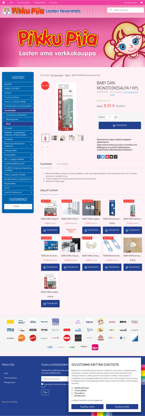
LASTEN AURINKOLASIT (14, 163)
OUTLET (7, 93)
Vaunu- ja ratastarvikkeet (15, 101)
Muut (8, 124)
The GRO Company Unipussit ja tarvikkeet (17, 169)
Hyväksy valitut (87, 406)
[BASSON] (66, 322)
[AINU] (10, 323)
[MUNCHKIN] (55, 338)
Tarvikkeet (8, 139)
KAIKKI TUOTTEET (12, 88)
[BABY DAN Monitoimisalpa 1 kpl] (66, 108)
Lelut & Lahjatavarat (13, 192)
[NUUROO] (78, 340)
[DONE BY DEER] (21, 331)
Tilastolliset (79, 393)
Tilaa (45, 392)
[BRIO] (123, 322)
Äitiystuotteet (9, 183)
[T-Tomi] (72, 347)
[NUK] (66, 340)
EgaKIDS (8, 84)
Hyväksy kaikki (122, 406)
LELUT (6, 188)
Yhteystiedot (39, 2)
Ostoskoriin (121, 125)
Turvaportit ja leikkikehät (16, 115)
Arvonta (53, 2)
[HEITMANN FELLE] (100, 331)
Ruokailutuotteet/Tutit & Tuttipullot (14, 144)
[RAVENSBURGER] (134, 340)
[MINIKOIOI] (44, 338)
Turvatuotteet (10, 110)
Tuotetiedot (46, 163)
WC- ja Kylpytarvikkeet (14, 159)
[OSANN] (89, 338)
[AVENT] (21, 323)
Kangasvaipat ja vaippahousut (17, 179)
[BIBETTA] (78, 323)
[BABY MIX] (44, 322)
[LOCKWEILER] (10, 338)
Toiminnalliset (80, 390)
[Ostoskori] (141, 2)
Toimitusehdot (23, 2)
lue (43, 386)
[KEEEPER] (123, 330)
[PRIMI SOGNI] (123, 339)
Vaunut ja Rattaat (11, 97)
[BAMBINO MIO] (55, 324)
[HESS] (112, 330)
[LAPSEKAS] (134, 330)
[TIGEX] (95, 349)
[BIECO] (89, 324)
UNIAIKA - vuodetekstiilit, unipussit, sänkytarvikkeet (15, 133)
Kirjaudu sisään (130, 3)
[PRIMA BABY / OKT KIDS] (112, 338)
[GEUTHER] (78, 330)
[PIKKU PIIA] (100, 340)
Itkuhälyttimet (12, 119)
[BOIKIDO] (100, 324)
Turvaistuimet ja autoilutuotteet (17, 106)
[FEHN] (55, 330)
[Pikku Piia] (72, 10)
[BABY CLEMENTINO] (32, 324)
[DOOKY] (32, 330)
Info (11, 2)
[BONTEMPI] (112, 322)
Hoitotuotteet (9, 155)
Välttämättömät (81, 388)
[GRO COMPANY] (89, 331)
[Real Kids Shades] (49, 348)
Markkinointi (79, 395)
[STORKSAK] (61, 347)
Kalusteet (8, 128)
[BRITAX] (134, 323)
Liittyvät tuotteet (49, 190)
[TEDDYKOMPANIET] (83, 348)
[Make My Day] (21, 340)
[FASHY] (44, 331)
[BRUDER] (10, 330)
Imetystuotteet (10, 150)
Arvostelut (62, 163)
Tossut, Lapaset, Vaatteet (14, 175)
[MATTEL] (32, 340)
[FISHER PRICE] (66, 330)
